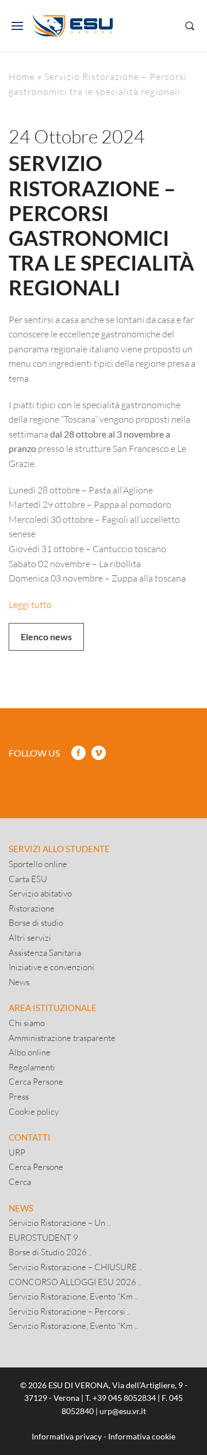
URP (17, 1152)
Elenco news (46, 636)
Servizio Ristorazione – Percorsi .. (70, 1311)
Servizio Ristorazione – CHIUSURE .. (75, 1267)
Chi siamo (27, 1022)
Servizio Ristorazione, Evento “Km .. (73, 1296)
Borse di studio (36, 922)
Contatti (30, 1137)
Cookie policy (34, 1111)
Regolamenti (32, 1067)
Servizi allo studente (59, 849)
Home (22, 76)
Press (19, 1096)
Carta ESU (28, 878)
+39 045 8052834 (124, 1398)
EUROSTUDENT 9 (43, 1237)
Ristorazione (32, 908)
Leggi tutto (30, 604)
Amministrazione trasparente (62, 1037)
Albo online (30, 1052)
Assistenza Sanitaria (45, 952)
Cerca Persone (36, 1081)
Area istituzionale (53, 1007)
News (19, 982)
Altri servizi (30, 937)
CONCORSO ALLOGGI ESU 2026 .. (75, 1282)
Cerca (20, 1181)
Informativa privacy (67, 1436)
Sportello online (38, 863)
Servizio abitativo (40, 893)
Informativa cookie (141, 1436)
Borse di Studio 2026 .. (50, 1252)
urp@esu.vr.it (122, 1411)
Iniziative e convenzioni (51, 967)
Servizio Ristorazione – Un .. (59, 1222)
